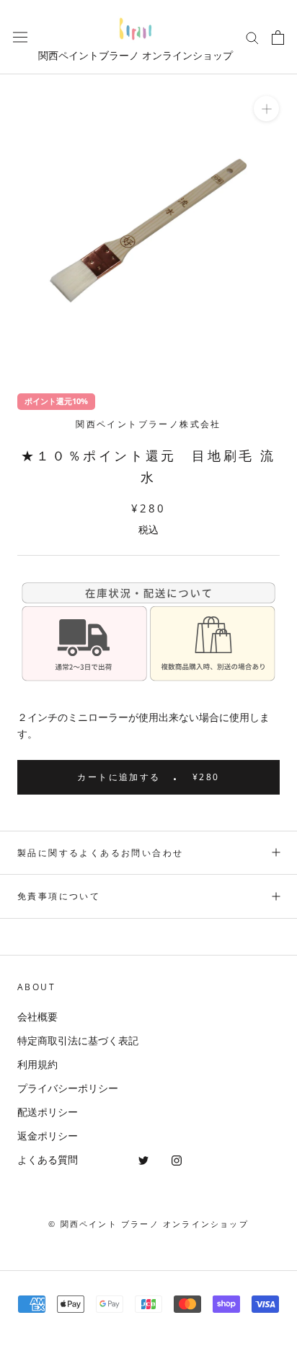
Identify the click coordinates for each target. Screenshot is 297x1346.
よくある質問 (47, 1159)
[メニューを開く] (20, 37)
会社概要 (37, 1016)
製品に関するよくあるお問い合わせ (100, 853)
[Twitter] (143, 1159)
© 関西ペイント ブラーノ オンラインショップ (148, 1223)
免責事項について (58, 896)
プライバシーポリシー (67, 1088)
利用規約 (37, 1064)
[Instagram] (177, 1159)
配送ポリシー (47, 1112)
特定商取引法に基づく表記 (77, 1040)
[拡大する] (266, 108)
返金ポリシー (47, 1135)
